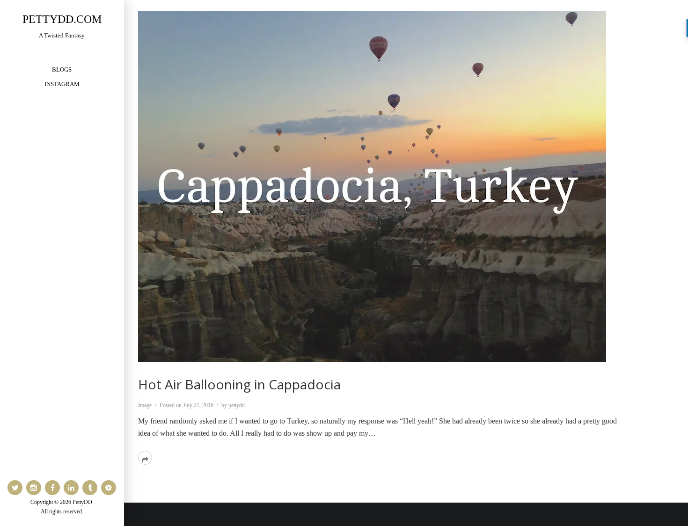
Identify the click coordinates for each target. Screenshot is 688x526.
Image (145, 405)
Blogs (62, 69)
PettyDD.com (62, 19)
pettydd (236, 405)
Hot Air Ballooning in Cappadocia (239, 384)
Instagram (62, 84)
